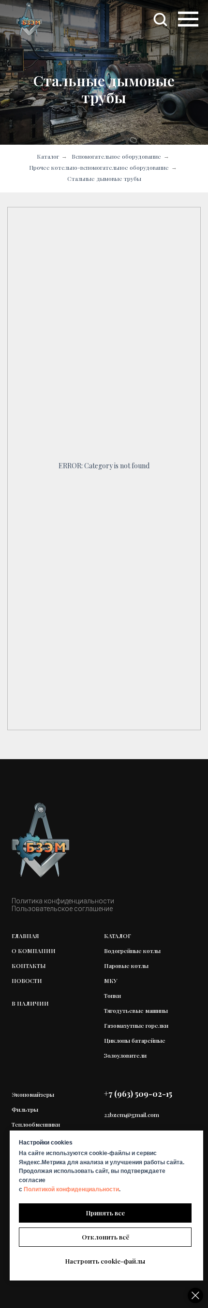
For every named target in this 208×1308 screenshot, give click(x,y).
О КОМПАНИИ (34, 950)
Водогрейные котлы (132, 950)
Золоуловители (125, 1055)
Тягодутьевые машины (136, 1010)
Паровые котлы (126, 965)
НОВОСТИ (27, 980)
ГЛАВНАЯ (25, 936)
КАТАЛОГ (117, 936)
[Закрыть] (195, 1295)
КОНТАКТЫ (29, 965)
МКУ (111, 980)
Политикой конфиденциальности (71, 1189)
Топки (112, 995)
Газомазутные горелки (136, 1025)
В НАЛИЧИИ (30, 1003)
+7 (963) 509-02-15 (138, 1093)
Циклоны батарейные (134, 1040)
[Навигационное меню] (188, 19)
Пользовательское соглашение (62, 909)
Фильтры (25, 1109)
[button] (160, 19)
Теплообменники (36, 1124)
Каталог (48, 156)
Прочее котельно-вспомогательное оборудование (99, 167)
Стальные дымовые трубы (104, 178)
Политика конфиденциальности (63, 901)
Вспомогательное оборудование (116, 156)
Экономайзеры (33, 1094)
